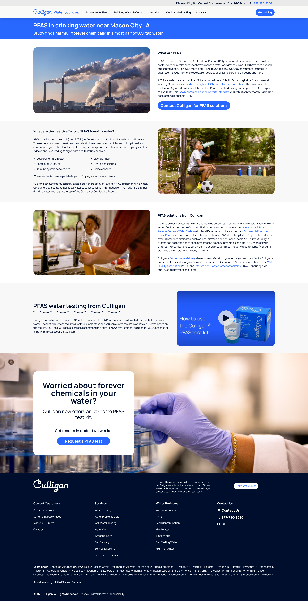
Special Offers (236, 3)
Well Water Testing (105, 523)
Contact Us (231, 510)
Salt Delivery (102, 542)
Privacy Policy (88, 594)
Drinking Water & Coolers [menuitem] (129, 12)
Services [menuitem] (155, 12)
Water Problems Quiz (107, 516)
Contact (201, 12)
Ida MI (138, 570)
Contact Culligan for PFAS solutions (194, 105)
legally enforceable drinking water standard (204, 92)
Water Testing (103, 510)
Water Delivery (103, 536)
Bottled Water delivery (182, 258)
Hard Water (162, 529)
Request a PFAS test (83, 441)
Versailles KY (79, 570)
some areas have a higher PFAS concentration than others (210, 84)
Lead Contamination (168, 523)
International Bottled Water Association (218, 266)
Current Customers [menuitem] (210, 3)
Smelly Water (163, 536)
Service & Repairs (43, 510)
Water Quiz (101, 529)
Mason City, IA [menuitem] (187, 3)
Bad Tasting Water (166, 542)
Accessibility (117, 594)
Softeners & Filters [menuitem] (97, 12)
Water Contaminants (168, 510)
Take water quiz (246, 486)
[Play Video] (226, 318)
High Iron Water (165, 548)
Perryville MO (59, 574)
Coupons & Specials (106, 555)
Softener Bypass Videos (47, 516)
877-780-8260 (263, 3)
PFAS (159, 516)
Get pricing (265, 12)
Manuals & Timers (43, 523)
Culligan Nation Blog (178, 12)
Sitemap (103, 594)
